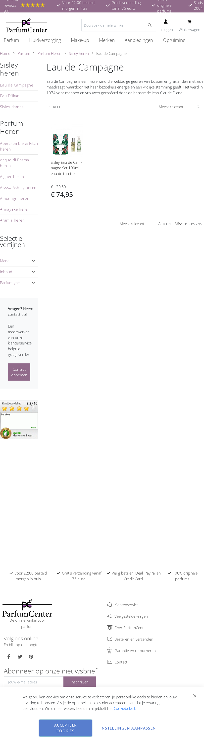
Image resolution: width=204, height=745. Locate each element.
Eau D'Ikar (9, 95)
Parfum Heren (49, 53)
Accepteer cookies (65, 728)
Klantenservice (126, 604)
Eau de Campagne (16, 85)
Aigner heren (12, 176)
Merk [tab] (4, 260)
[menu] (102, 40)
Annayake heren (15, 209)
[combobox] (118, 25)
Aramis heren (12, 220)
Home (5, 53)
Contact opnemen (19, 372)
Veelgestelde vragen (131, 616)
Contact (120, 662)
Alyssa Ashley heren (18, 187)
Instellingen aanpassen (128, 728)
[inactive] (19, 419)
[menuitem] (14, 40)
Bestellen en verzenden (133, 639)
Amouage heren (14, 198)
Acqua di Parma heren (14, 162)
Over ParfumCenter (130, 627)
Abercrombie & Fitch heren (19, 146)
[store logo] (26, 25)
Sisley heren (79, 53)
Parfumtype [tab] (10, 282)
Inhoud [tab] (6, 271)
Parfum (24, 53)
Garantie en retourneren (135, 650)
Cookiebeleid (124, 708)
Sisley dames (12, 106)
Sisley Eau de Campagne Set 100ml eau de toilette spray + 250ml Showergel (66, 173)
